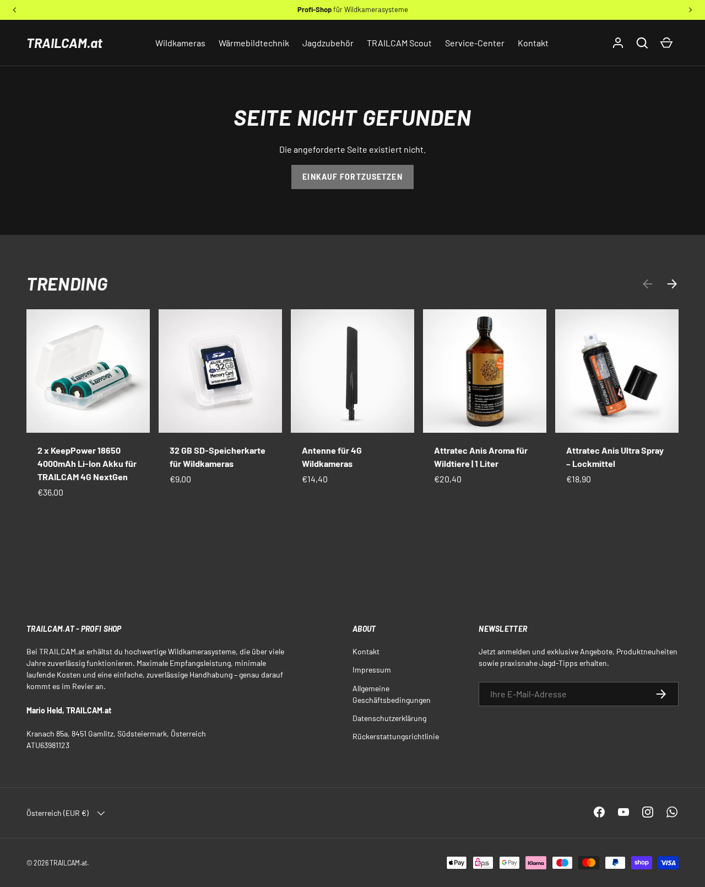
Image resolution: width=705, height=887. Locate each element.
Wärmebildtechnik (254, 42)
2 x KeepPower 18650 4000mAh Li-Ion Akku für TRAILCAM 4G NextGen (87, 463)
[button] (642, 43)
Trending (67, 283)
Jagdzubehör (328, 42)
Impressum (371, 669)
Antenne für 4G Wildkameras (332, 457)
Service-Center (475, 42)
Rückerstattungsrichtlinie (395, 736)
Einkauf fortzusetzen (352, 176)
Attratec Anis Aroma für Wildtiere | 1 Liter (481, 457)
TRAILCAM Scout (399, 42)
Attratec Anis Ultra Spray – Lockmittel (615, 457)
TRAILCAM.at (64, 43)
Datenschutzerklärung (389, 718)
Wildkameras (180, 42)
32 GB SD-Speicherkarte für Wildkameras (217, 457)
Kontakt (533, 42)
